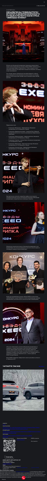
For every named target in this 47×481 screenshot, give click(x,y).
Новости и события (7, 435)
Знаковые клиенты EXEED (26, 435)
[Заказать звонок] (41, 2)
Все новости (41, 366)
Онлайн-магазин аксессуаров (9, 433)
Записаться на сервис (15, 431)
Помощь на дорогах (36, 431)
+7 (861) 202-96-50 (40, 5)
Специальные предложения (9, 428)
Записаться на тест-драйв (9, 427)
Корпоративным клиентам (22, 428)
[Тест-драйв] (38, 2)
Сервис (22, 431)
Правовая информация (22, 467)
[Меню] (44, 2)
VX (3, 424)
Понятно (4, 479)
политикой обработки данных (22, 471)
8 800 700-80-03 (20, 439)
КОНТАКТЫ (5, 437)
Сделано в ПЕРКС (35, 467)
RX (5, 424)
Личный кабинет (6, 431)
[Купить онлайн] (35, 2)
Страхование (29, 427)
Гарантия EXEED (27, 431)
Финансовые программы (20, 427)
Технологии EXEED (15, 435)
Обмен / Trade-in (36, 427)
